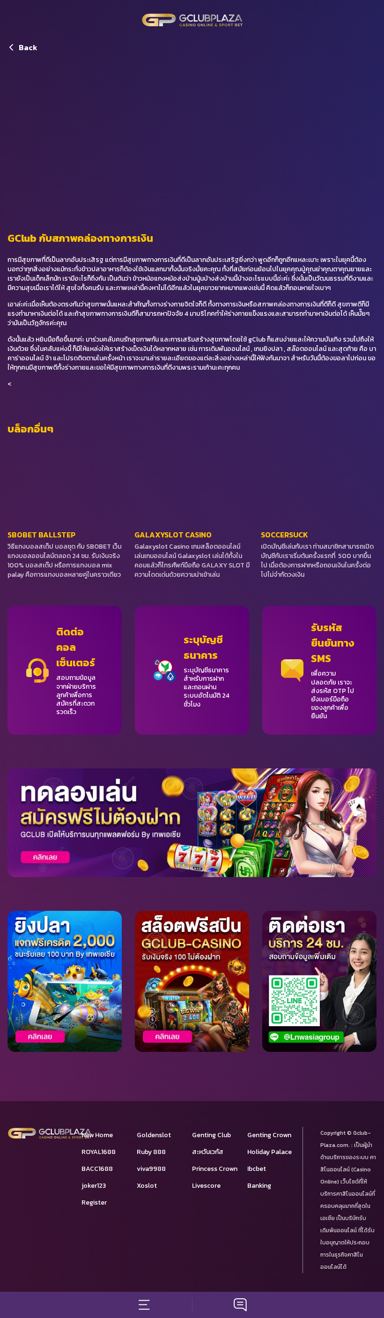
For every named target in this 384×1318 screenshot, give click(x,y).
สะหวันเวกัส (207, 1152)
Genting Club (211, 1135)
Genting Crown (269, 1135)
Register (94, 1202)
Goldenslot (154, 1135)
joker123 (93, 1186)
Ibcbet (256, 1169)
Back (28, 47)
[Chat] (240, 1305)
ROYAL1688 (98, 1152)
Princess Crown (214, 1169)
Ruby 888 (151, 1152)
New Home (97, 1135)
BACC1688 (97, 1169)
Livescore (206, 1186)
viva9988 (151, 1169)
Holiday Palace (269, 1152)
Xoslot (147, 1186)
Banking (259, 1186)
